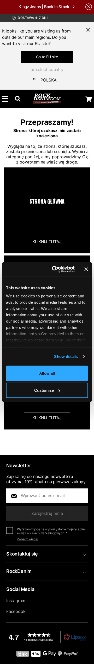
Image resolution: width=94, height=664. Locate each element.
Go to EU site (47, 57)
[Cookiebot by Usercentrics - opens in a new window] (55, 269)
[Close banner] (86, 269)
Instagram (15, 600)
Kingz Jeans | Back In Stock (44, 6)
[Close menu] (88, 30)
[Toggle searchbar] (18, 99)
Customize (44, 390)
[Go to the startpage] (47, 99)
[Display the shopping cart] (88, 99)
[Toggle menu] (5, 98)
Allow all (47, 373)
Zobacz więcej (27, 539)
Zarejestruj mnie (47, 513)
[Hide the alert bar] (88, 6)
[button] (47, 637)
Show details (66, 356)
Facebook (15, 611)
